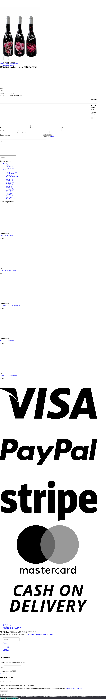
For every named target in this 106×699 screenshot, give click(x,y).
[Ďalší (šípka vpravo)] (2, 695)
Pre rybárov (9, 190)
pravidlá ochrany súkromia (74, 688)
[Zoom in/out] (0, 694)
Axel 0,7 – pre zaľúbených (7, 340)
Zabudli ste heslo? (5, 674)
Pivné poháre (10, 168)
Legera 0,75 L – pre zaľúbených (8, 375)
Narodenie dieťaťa (11, 198)
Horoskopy (9, 178)
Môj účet (5, 624)
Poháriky (5, 164)
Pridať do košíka (47, 134)
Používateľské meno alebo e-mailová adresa (12, 662)
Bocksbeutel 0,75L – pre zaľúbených (10, 305)
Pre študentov (10, 194)
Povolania (9, 175)
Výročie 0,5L (9, 179)
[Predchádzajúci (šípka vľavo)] (0, 695)
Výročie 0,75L (10, 180)
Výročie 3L (9, 186)
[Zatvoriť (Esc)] (5, 694)
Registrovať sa (4, 691)
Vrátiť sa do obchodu (9, 65)
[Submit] (0, 160)
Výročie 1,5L (9, 185)
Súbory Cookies (7, 626)
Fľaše (6, 63)
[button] (6, 650)
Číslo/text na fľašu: (5, 135)
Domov (2, 63)
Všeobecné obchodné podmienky (12, 627)
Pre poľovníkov (10, 189)
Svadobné (9, 187)
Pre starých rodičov (11, 172)
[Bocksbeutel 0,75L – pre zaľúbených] (7, 85)
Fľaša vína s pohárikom (12, 176)
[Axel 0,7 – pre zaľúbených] (7, 77)
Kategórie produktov (9, 644)
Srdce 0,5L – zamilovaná (7, 235)
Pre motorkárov (10, 196)
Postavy (8, 183)
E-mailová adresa (5, 682)
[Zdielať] (3, 694)
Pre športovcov (10, 173)
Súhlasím (3, 698)
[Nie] (19, 698)
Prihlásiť (14, 671)
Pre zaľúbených (13, 63)
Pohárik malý (9, 165)
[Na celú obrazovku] (2, 694)
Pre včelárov (9, 193)
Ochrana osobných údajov (10, 628)
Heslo (2, 667)
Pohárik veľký (10, 166)
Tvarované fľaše (10, 182)
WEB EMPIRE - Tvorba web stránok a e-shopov (40, 634)
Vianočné (8, 171)
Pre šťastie (9, 197)
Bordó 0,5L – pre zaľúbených (8, 270)
